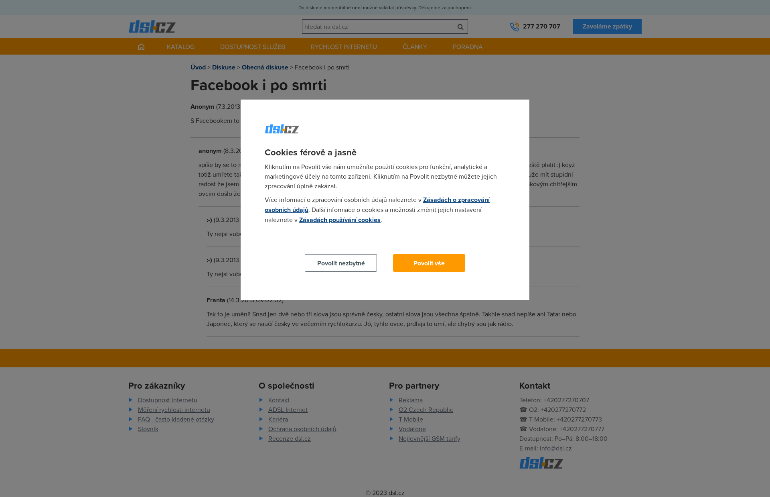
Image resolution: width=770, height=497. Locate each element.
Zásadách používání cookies (340, 219)
